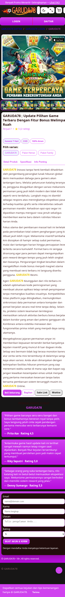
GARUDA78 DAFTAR (11, 28)
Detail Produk (11, 162)
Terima (35, 592)
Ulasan (6, 516)
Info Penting (40, 162)
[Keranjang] (59, 10)
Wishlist (56, 392)
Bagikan (28, 392)
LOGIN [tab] (16, 21)
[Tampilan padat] (51, 10)
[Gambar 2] (26, 105)
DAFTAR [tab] (48, 21)
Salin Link (42, 392)
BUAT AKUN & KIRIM (16, 541)
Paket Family (46, 153)
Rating (6, 529)
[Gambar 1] (9, 105)
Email (6, 496)
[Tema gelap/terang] (44, 10)
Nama (6, 506)
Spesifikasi (26, 162)
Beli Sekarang (12, 392)
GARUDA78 (10, 153)
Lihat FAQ (55, 2)
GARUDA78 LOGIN (35, 28)
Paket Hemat (28, 153)
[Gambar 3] (42, 105)
